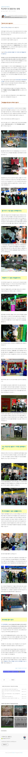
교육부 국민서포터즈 (5, 6)
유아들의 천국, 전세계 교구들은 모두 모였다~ (10, 698)
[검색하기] (26, 1)
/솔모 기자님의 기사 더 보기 (21, 668)
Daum (13, 752)
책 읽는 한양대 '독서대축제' (7, 696)
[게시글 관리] (8, 680)
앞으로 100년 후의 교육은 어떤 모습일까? (9, 689)
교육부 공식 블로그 (6, 737)
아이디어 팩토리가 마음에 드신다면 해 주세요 (14, 671)
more (26, 703)
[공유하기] (6, 680)
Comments (4, 730)
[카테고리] (2, 1)
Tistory (21, 752)
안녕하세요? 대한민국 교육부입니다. (8, 741)
